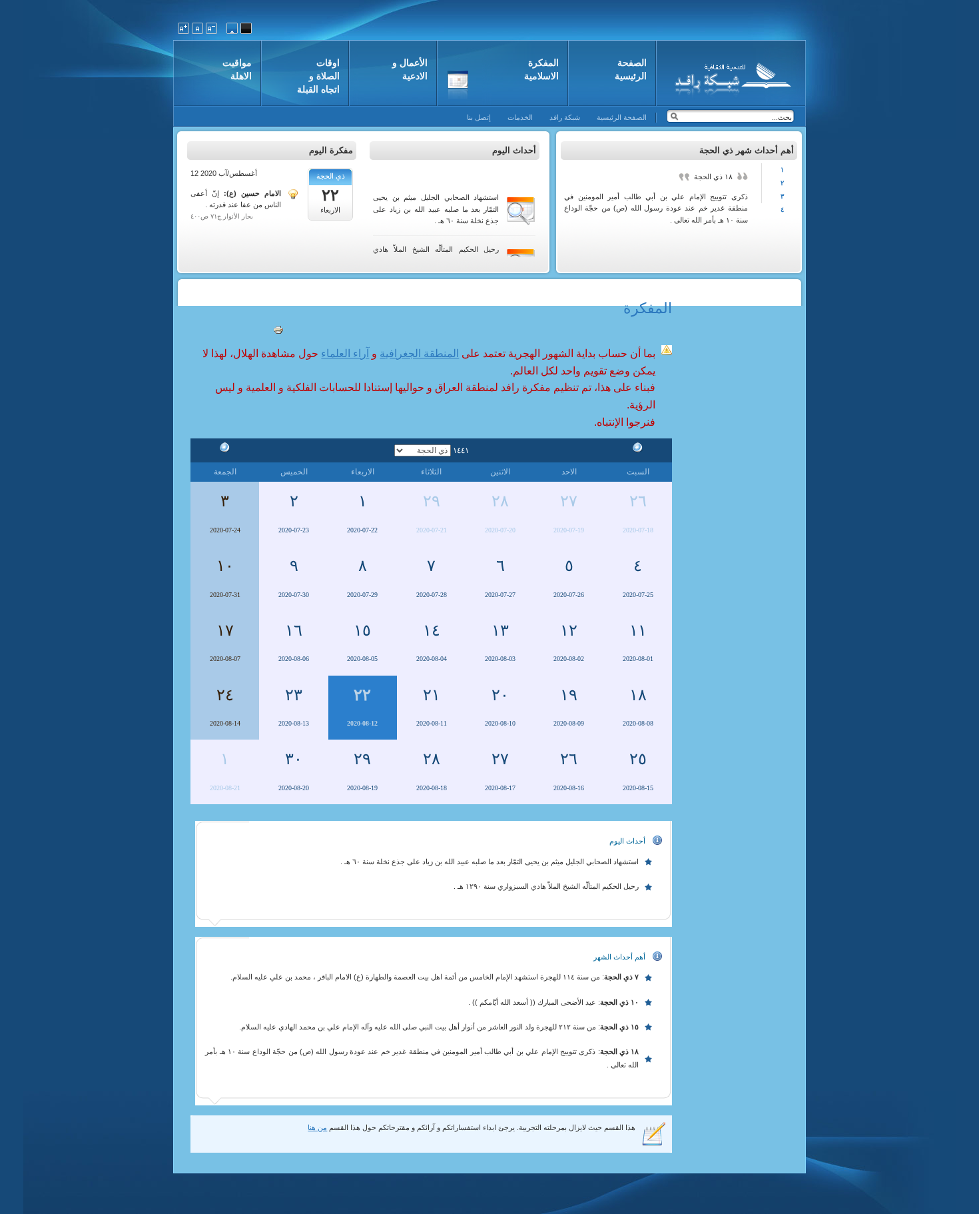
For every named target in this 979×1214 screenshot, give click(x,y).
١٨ (638, 695)
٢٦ (638, 501)
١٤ (431, 630)
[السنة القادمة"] (225, 449)
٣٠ (293, 759)
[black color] (246, 28)
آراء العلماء (345, 353)
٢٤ (225, 695)
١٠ (225, 565)
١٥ (362, 630)
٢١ (431, 695)
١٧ (225, 630)
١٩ (568, 695)
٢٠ (500, 695)
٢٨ (500, 501)
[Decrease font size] (211, 28)
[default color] (232, 28)
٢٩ (431, 501)
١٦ (293, 630)
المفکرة (647, 308)
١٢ (568, 630)
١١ (638, 630)
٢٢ (362, 695)
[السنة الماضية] (638, 449)
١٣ (500, 630)
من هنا (317, 1127)
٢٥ (638, 759)
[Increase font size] (183, 28)
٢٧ (568, 501)
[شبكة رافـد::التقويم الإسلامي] (731, 76)
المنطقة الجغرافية (419, 353)
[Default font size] (197, 28)
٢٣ (293, 695)
